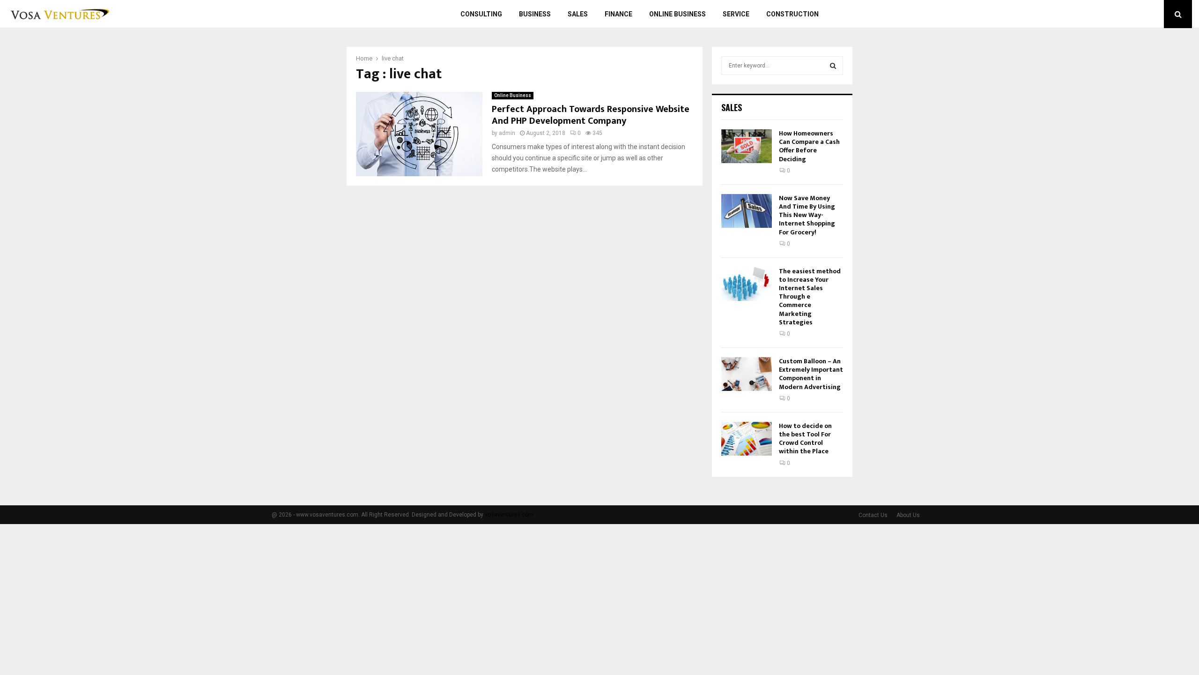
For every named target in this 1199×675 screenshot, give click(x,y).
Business (535, 14)
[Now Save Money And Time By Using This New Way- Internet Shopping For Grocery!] (746, 211)
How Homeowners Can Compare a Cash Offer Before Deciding (809, 146)
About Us (908, 515)
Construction (792, 14)
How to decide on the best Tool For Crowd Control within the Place (805, 438)
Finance (618, 14)
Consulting (481, 14)
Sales (578, 14)
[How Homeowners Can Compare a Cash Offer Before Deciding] (746, 146)
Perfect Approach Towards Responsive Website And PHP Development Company (590, 115)
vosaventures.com (509, 514)
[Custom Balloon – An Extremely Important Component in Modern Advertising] (746, 374)
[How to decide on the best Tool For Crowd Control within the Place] (746, 439)
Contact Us (873, 515)
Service (736, 14)
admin (507, 133)
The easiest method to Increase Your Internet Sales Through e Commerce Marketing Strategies (810, 297)
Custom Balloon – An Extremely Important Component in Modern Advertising (811, 374)
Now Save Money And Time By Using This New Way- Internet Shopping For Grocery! (807, 215)
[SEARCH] (833, 65)
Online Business (677, 14)
